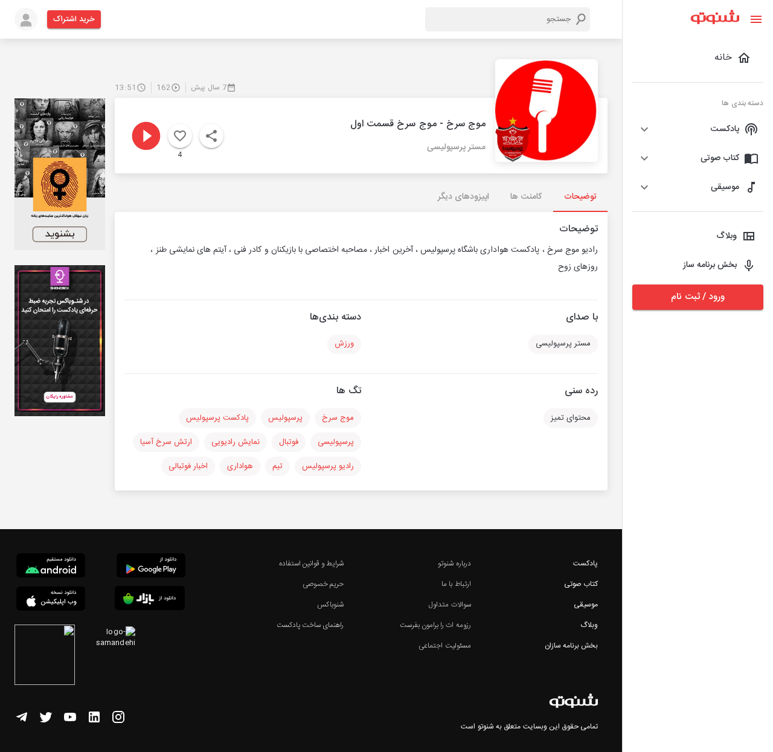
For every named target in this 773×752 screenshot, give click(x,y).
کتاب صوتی (581, 584)
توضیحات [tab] (580, 197)
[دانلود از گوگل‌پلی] (151, 567)
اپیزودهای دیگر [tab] (463, 197)
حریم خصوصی (323, 584)
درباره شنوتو (454, 563)
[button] (697, 129)
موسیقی (586, 604)
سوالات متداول (449, 604)
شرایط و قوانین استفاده (311, 563)
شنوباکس (330, 604)
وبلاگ (589, 625)
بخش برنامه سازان (571, 645)
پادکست (585, 563)
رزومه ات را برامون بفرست (435, 625)
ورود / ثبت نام (697, 296)
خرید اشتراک (74, 19)
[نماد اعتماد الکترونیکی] (44, 657)
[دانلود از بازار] (150, 600)
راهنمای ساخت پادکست (310, 625)
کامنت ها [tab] (525, 197)
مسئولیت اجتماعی (444, 645)
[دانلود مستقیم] (50, 567)
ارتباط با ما (455, 584)
